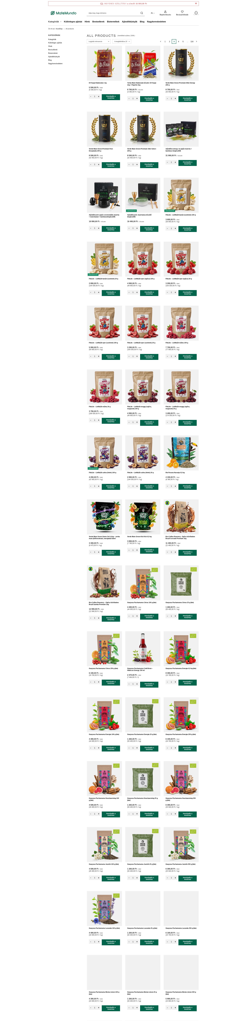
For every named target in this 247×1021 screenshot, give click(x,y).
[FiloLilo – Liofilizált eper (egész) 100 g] (142, 259)
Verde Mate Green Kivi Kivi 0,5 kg (139, 536)
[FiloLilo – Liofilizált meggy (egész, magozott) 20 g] (181, 387)
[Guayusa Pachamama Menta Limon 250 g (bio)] (181, 972)
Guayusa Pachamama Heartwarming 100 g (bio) (104, 799)
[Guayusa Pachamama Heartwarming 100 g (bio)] (104, 778)
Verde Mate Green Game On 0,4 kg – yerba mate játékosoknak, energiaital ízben (104, 538)
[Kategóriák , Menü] (61, 22)
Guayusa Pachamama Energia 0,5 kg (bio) (181, 668)
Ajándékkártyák (129, 22)
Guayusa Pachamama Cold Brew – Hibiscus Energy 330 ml (140, 669)
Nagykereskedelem (156, 22)
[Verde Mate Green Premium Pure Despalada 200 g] (104, 129)
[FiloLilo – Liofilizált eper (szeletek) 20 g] (142, 323)
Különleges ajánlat (73, 22)
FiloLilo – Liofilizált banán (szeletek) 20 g (103, 279)
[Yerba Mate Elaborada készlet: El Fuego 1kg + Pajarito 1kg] (142, 63)
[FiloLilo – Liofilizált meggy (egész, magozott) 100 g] (142, 387)
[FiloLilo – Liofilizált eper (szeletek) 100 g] (104, 323)
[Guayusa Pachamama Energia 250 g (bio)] (181, 714)
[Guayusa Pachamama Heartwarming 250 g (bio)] (181, 778)
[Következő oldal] (196, 41)
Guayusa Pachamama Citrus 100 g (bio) (141, 602)
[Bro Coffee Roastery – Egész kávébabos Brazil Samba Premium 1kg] (104, 582)
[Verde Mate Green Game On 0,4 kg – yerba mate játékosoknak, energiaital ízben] (104, 516)
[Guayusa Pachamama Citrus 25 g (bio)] (181, 582)
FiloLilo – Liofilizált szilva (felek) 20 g (140, 472)
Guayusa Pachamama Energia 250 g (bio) (181, 734)
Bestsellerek (98, 22)
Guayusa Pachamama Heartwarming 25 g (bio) (142, 799)
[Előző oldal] (160, 41)
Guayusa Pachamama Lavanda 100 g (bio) (104, 928)
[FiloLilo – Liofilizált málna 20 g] (104, 387)
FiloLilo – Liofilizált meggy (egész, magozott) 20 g (178, 408)
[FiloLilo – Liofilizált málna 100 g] (181, 323)
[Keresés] (142, 13)
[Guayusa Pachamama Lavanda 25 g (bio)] (142, 908)
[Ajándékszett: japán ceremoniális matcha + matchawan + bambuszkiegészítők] (104, 195)
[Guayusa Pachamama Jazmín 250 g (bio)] (181, 844)
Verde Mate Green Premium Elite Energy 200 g (180, 84)
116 (192, 41)
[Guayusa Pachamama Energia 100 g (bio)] (104, 714)
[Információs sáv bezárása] (196, 3)
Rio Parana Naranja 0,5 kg (175, 472)
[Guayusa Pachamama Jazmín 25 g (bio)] (142, 844)
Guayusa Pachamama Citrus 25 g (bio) (180, 602)
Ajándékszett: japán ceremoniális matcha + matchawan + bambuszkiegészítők (104, 216)
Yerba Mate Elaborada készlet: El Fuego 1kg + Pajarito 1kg (141, 84)
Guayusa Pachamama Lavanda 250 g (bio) (181, 928)
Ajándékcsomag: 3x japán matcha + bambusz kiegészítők (179, 150)
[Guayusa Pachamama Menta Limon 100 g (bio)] (104, 972)
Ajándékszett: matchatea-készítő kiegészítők (139, 216)
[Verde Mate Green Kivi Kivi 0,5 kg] (142, 516)
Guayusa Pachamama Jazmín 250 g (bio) (180, 864)
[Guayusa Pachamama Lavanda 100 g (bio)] (104, 908)
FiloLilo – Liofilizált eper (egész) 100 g (140, 279)
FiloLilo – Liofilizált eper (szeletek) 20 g (141, 343)
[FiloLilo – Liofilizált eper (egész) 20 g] (181, 259)
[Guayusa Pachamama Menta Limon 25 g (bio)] (142, 972)
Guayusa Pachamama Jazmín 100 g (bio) (104, 864)
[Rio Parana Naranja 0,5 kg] (181, 452)
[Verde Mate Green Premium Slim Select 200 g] (142, 129)
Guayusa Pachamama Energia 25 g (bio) (142, 734)
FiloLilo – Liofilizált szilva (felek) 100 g (102, 472)
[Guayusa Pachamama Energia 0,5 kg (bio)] (181, 648)
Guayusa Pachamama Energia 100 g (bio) (104, 734)
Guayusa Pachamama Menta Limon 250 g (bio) (181, 993)
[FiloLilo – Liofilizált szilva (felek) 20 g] (142, 452)
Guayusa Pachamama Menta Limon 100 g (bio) (104, 993)
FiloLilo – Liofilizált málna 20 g (100, 407)
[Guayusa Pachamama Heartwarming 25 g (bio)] (142, 778)
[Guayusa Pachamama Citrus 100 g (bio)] (142, 582)
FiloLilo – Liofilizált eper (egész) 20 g (179, 279)
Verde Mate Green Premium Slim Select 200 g (141, 150)
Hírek (87, 22)
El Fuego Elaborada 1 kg (98, 83)
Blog (142, 22)
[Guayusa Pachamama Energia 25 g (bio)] (142, 714)
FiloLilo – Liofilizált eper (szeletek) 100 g (103, 343)
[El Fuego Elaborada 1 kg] (104, 63)
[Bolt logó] (63, 13)
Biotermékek (113, 22)
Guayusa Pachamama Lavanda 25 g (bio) (142, 928)
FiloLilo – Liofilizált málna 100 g (177, 343)
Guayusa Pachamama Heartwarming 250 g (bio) (181, 799)
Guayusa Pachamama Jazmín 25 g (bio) (141, 864)
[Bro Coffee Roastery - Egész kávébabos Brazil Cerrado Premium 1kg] (181, 516)
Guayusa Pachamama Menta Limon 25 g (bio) (142, 993)
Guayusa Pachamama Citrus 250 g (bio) (103, 668)
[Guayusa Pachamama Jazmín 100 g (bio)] (104, 844)
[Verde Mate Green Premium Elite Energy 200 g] (181, 63)
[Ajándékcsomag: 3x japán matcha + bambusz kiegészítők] (181, 129)
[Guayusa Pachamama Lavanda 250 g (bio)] (181, 908)
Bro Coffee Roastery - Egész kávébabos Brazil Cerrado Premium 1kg (180, 538)
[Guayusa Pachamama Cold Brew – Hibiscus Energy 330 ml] (142, 648)
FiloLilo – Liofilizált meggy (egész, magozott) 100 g (139, 408)
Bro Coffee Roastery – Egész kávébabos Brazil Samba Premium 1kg (104, 603)
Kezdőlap (59, 29)
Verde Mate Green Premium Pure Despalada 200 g (101, 150)
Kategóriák (54, 35)
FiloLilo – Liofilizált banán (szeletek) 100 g (181, 215)
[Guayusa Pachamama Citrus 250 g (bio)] (104, 648)
